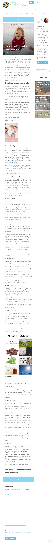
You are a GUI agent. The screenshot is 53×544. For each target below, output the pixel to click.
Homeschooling (38, 13)
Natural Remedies (9, 13)
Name (6, 510)
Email (6, 517)
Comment (7, 494)
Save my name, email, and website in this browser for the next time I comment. (18, 533)
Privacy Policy (35, 9)
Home (16, 9)
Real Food (22, 13)
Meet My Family (42, 62)
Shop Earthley (43, 9)
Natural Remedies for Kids (42, 50)
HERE (7, 219)
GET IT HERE (22, 173)
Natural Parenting (30, 13)
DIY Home (16, 13)
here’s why (22, 301)
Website (6, 524)
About (21, 9)
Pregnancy (45, 13)
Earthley (39, 54)
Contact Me (27, 9)
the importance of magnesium (16, 154)
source (10, 162)
